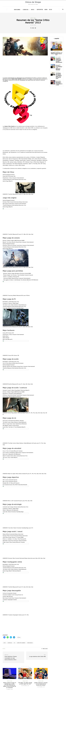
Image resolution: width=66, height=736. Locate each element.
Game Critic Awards (21, 642)
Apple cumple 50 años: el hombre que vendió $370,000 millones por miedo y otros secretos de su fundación (9, 685)
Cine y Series (56, 51)
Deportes (40, 9)
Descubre (17, 9)
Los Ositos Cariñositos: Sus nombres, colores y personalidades (59, 60)
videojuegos (29, 642)
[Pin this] (35, 28)
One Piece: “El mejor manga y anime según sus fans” (25, 683)
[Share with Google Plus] (34, 28)
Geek (46, 9)
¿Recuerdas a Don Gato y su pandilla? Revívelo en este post (56, 53)
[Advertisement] (25, 66)
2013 (4, 642)
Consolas (10, 642)
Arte (32, 9)
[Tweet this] (32, 28)
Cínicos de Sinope (33, 2)
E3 (14, 642)
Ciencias (25, 9)
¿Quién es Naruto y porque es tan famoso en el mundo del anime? (40, 684)
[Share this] (30, 28)
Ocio (50, 9)
